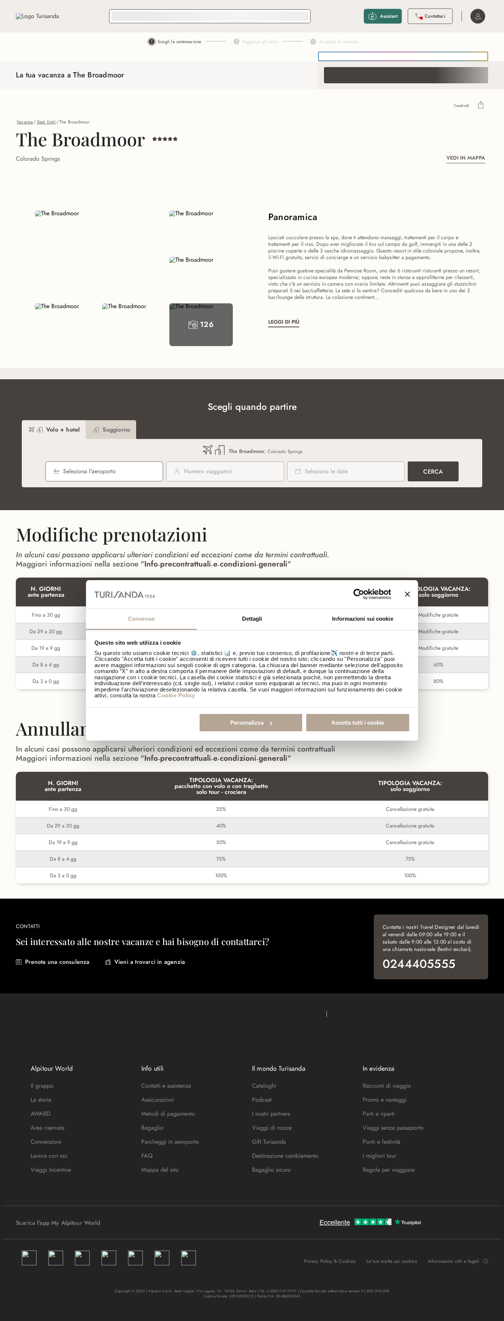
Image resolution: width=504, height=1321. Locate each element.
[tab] (54, 429)
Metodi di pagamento (168, 1113)
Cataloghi (264, 1085)
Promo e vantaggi (385, 1099)
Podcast (262, 1099)
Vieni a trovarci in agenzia (149, 962)
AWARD (41, 1113)
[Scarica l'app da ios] (121, 1223)
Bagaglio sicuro (271, 1169)
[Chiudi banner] (407, 594)
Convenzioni (46, 1141)
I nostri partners (271, 1113)
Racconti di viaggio (387, 1085)
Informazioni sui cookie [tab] (362, 619)
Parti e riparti (379, 1113)
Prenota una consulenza (57, 962)
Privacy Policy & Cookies (329, 1261)
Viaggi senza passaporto (393, 1127)
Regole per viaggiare (389, 1169)
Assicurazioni (157, 1099)
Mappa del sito (160, 1169)
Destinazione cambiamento (285, 1155)
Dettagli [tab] (252, 619)
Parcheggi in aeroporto (170, 1141)
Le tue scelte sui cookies (391, 1261)
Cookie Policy (176, 695)
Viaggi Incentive (51, 1169)
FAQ (147, 1155)
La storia (41, 1099)
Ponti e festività (381, 1141)
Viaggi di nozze (271, 1127)
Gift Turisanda (269, 1141)
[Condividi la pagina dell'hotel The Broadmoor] (480, 105)
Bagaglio (152, 1127)
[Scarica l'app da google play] (114, 1223)
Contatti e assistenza (166, 1085)
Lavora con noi (49, 1155)
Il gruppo (42, 1085)
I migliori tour (379, 1155)
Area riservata (48, 1127)
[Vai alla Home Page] (37, 16)
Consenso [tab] (141, 619)
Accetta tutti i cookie (357, 722)
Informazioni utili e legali (453, 1261)
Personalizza (246, 722)
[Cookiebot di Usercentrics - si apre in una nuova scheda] (359, 594)
